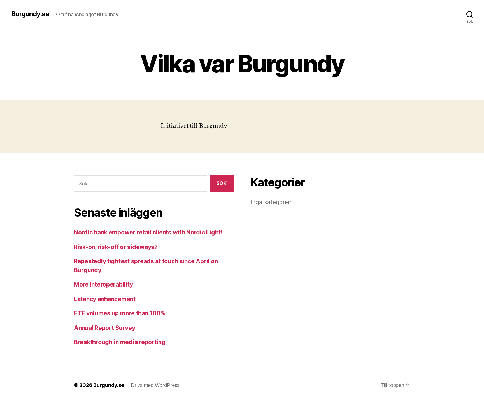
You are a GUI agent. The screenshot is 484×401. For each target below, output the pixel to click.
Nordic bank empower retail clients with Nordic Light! (148, 232)
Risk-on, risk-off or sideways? (116, 246)
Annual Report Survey (104, 327)
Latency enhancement (105, 299)
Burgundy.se (30, 14)
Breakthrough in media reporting (120, 342)
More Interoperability (103, 284)
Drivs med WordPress (155, 385)
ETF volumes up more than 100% (119, 313)
